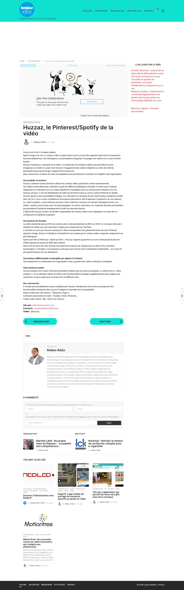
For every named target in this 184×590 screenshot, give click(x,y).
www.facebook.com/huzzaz (46, 308)
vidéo (27, 336)
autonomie (43, 491)
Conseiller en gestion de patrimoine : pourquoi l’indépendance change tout (144, 82)
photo (60, 491)
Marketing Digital (40, 489)
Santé (72, 489)
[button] (163, 10)
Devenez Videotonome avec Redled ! (38, 496)
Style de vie (134, 10)
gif (105, 489)
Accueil (87, 10)
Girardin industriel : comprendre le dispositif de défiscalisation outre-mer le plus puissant (147, 73)
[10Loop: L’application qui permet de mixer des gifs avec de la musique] (108, 475)
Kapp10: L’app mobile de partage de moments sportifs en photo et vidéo (72, 496)
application (80, 489)
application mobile (30, 491)
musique (111, 489)
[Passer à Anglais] (158, 9)
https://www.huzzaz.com (43, 305)
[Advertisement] (92, 40)
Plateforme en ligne (43, 534)
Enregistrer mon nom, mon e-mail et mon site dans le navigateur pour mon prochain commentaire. (72, 417)
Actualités (101, 10)
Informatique (31, 122)
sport (66, 491)
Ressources (117, 10)
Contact (149, 10)
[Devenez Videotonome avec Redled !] (38, 475)
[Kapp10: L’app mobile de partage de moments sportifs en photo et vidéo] (73, 475)
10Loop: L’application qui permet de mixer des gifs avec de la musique (106, 494)
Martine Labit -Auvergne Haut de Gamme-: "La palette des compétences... (53, 443)
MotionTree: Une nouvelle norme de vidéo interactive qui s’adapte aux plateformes (37, 543)
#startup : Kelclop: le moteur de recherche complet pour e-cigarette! (105, 443)
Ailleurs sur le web (149, 64)
